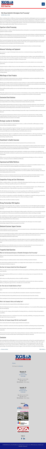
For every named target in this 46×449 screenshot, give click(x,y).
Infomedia (21, 366)
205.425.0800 (23, 376)
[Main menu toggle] (43, 4)
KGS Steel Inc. (6, 6)
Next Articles (43, 349)
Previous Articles (4, 349)
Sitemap (14, 363)
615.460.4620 (23, 392)
